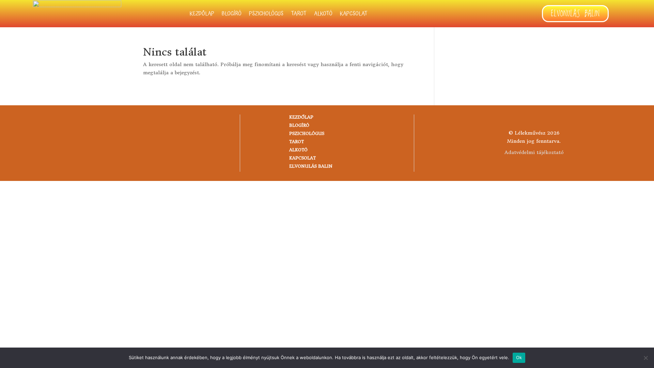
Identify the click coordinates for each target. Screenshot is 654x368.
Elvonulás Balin (575, 14)
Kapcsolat (354, 14)
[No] (645, 357)
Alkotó (323, 14)
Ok (519, 357)
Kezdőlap (202, 14)
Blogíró (232, 14)
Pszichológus (266, 14)
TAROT (299, 14)
